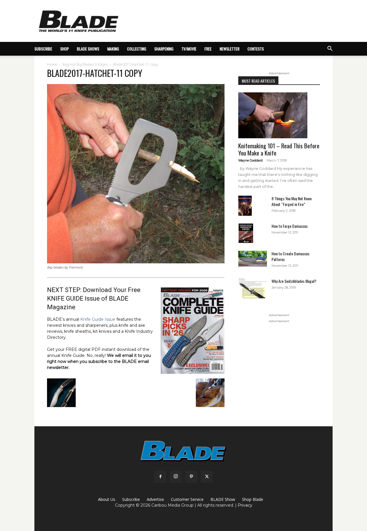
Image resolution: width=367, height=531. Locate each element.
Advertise (155, 499)
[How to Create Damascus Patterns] (252, 259)
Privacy (245, 505)
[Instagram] (175, 477)
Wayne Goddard (250, 160)
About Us (106, 499)
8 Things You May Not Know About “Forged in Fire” (292, 201)
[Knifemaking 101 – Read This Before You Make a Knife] (279, 115)
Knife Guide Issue (97, 319)
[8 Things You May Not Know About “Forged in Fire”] (245, 206)
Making (113, 49)
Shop (64, 49)
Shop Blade (252, 499)
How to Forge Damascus (290, 226)
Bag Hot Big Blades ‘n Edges (85, 64)
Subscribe (131, 499)
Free (208, 49)
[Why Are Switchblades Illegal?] (252, 288)
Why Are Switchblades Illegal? (294, 281)
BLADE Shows (88, 49)
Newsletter (229, 49)
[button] (330, 49)
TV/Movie (188, 49)
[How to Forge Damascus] (245, 233)
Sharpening (163, 49)
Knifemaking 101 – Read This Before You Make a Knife (278, 149)
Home (52, 64)
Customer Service (187, 499)
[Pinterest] (191, 477)
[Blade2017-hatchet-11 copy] (136, 261)
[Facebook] (160, 477)
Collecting (136, 49)
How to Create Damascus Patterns (290, 256)
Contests (255, 49)
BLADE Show (222, 499)
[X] (206, 477)
